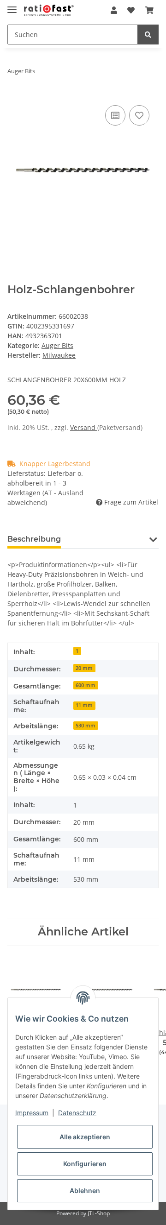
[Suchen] (148, 34)
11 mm (84, 705)
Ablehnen (85, 1190)
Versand (83, 427)
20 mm (84, 668)
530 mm (85, 725)
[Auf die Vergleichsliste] (115, 115)
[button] (114, 10)
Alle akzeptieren (84, 1137)
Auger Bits (57, 345)
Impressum (31, 1113)
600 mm (85, 685)
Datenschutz (77, 1113)
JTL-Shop (99, 1213)
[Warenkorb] (149, 10)
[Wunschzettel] (131, 10)
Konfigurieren (85, 1164)
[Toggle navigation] (12, 6)
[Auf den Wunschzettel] (139, 115)
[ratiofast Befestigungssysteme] (49, 10)
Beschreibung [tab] (34, 539)
